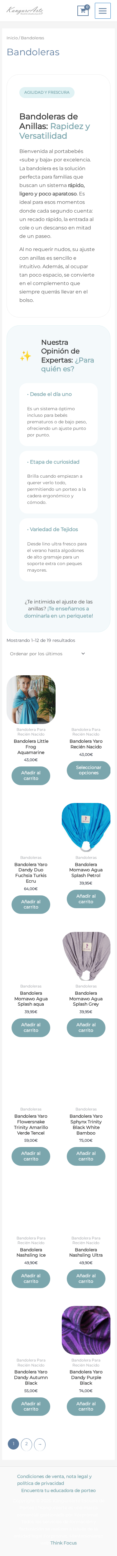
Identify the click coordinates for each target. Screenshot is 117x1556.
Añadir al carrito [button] (31, 775)
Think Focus (64, 1543)
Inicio (12, 38)
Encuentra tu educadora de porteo (58, 1490)
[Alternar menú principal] (103, 11)
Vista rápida (31, 718)
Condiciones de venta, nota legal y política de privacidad (54, 1480)
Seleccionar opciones (88, 770)
